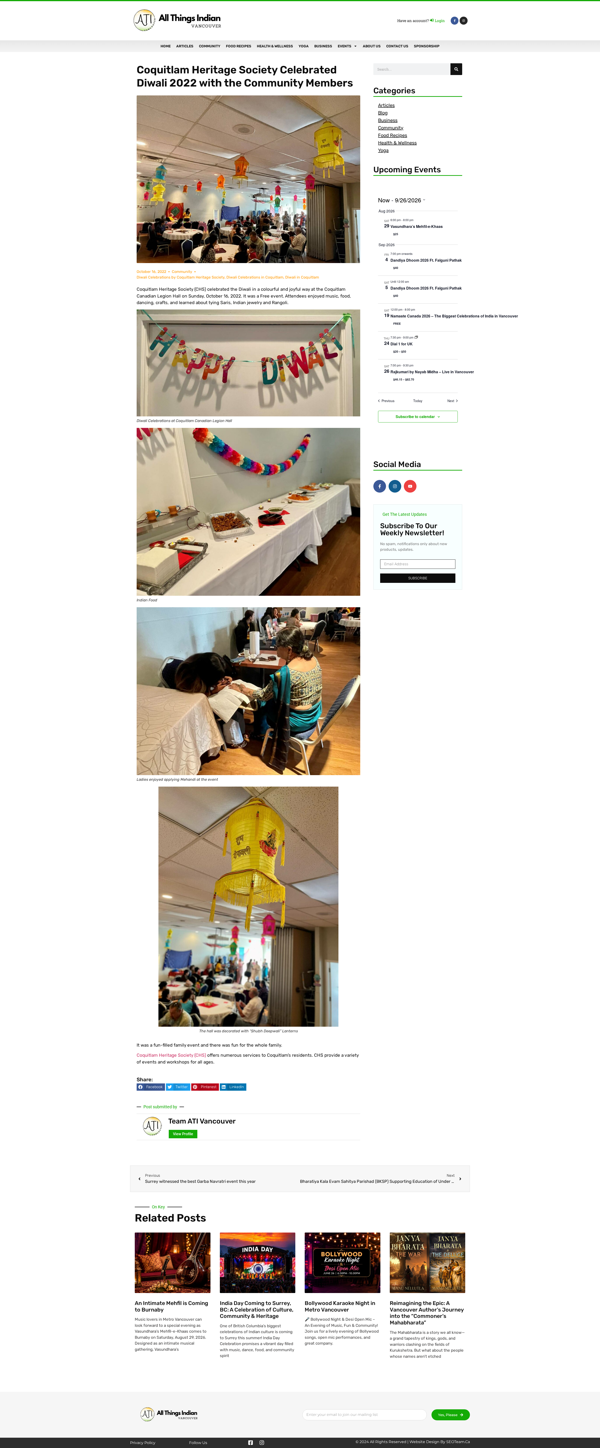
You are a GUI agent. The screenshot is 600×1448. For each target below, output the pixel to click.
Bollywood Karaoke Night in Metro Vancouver (340, 1306)
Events (344, 46)
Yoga (304, 46)
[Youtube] (410, 486)
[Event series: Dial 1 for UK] (416, 337)
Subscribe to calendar (415, 416)
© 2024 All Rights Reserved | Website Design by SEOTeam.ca (413, 1442)
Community (209, 46)
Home (166, 46)
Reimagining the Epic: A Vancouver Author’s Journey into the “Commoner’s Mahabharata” (427, 1313)
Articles (184, 46)
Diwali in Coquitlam (302, 277)
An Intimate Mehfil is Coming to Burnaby (171, 1306)
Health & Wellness (275, 46)
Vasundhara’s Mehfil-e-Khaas (416, 226)
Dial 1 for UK (401, 344)
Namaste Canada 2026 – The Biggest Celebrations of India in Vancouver (454, 316)
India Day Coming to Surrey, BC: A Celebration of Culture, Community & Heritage (256, 1309)
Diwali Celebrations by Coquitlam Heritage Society (181, 277)
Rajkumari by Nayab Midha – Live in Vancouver (432, 371)
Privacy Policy (142, 1442)
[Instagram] (464, 21)
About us (372, 46)
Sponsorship (426, 46)
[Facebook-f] (455, 21)
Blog (383, 113)
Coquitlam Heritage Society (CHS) (171, 1055)
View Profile (183, 1134)
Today (417, 401)
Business (323, 46)
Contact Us (397, 46)
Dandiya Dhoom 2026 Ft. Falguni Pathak (426, 260)
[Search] (456, 69)
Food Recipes (238, 46)
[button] (151, 1087)
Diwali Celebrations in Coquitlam (254, 277)
